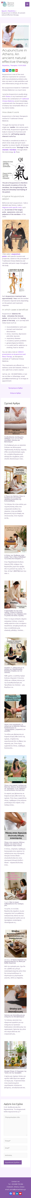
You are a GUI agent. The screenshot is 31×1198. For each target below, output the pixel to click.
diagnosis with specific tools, (12, 207)
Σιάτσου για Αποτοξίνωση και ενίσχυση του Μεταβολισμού (14, 1016)
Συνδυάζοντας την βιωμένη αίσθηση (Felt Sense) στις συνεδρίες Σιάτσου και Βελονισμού (13, 439)
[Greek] (4, 2)
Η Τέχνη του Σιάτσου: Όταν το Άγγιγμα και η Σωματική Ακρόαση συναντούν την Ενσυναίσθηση (14, 498)
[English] (2, 2)
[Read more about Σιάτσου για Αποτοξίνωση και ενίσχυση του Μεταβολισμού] (15, 999)
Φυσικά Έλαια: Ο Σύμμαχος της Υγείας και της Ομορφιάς (15, 1072)
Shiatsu (8, 96)
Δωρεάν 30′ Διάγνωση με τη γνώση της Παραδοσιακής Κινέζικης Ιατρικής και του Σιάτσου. (14, 670)
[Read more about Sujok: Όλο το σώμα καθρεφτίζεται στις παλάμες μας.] (15, 886)
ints (5, 256)
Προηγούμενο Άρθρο (15, 388)
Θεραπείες (5, 65)
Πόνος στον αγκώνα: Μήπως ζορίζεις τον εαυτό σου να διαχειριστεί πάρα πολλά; (14, 843)
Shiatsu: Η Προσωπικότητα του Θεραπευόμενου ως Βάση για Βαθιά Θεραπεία (15, 961)
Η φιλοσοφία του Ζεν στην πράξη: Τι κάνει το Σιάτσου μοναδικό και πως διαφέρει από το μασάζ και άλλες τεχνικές (15, 613)
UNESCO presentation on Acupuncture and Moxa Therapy (14, 354)
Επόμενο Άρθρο (15, 393)
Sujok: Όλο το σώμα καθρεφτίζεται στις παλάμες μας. (14, 903)
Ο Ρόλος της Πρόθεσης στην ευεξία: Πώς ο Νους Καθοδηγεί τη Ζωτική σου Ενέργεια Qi (15, 556)
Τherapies (13, 65)
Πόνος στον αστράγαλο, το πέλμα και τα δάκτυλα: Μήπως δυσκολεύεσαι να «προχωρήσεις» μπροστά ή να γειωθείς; (15, 728)
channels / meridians (9, 150)
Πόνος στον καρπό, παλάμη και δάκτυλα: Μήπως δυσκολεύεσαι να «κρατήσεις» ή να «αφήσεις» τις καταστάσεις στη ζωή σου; (15, 787)
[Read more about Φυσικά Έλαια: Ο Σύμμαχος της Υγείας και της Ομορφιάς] (15, 1055)
